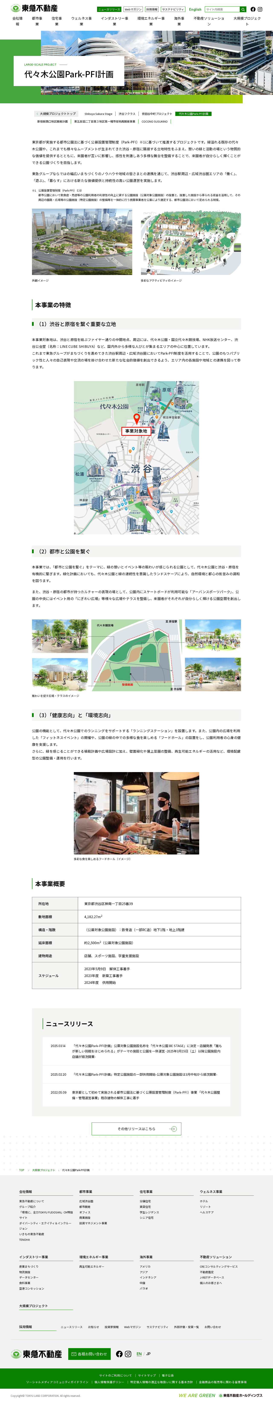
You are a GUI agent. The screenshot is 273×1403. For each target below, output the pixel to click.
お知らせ (93, 1327)
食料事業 (24, 1283)
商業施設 (84, 1218)
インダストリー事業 (114, 21)
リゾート (205, 1207)
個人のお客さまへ (211, 1283)
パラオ (144, 1288)
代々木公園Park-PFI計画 (193, 114)
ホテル (204, 1201)
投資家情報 (112, 1327)
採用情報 (151, 9)
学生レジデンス (149, 1212)
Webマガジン (133, 9)
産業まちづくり (29, 1266)
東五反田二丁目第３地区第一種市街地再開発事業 (104, 121)
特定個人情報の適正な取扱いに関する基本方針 (161, 1382)
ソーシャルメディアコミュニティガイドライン (57, 1382)
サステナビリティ (173, 9)
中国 (142, 1283)
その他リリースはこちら (137, 1128)
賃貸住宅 (145, 1207)
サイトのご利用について (115, 1375)
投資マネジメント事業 (93, 1223)
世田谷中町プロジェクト (157, 114)
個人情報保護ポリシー (109, 1382)
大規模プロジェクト (247, 21)
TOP (21, 1170)
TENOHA (24, 1240)
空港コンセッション (31, 1288)
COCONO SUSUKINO (155, 121)
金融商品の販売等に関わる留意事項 (223, 1382)
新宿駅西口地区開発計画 (52, 121)
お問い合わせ (213, 1327)
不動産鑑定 (207, 1272)
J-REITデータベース (212, 1277)
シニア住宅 (147, 1218)
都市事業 (37, 21)
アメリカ (145, 1266)
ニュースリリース (109, 9)
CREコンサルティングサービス (219, 1266)
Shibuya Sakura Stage (98, 114)
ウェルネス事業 (81, 21)
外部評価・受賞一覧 (186, 1327)
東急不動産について (31, 1201)
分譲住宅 (145, 1201)
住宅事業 (57, 21)
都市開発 (84, 1207)
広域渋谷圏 (86, 1201)
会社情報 (17, 21)
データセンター (29, 1277)
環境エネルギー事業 (151, 21)
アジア (144, 1272)
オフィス (84, 1212)
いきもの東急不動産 (31, 1234)
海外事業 (179, 21)
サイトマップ (147, 1375)
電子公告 (168, 1375)
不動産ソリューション (209, 21)
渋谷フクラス (127, 114)
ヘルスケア (207, 1212)
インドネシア (148, 1277)
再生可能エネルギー (91, 1266)
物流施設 (24, 1272)
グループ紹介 (27, 1207)
